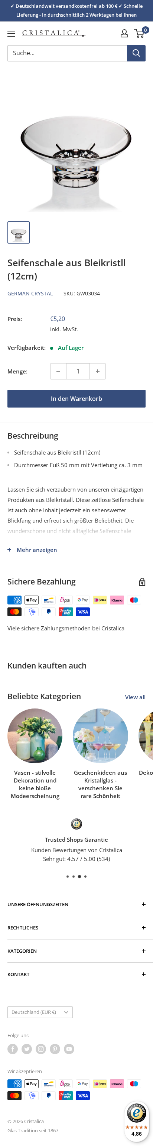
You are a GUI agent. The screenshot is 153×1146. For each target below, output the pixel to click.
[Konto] (124, 33)
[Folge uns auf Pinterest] (55, 1049)
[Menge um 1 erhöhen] (97, 371)
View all (135, 697)
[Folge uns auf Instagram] (41, 1049)
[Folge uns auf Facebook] (12, 1049)
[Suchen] (136, 53)
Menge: (17, 371)
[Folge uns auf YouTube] (69, 1049)
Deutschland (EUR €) (34, 1012)
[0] (139, 33)
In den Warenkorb (76, 399)
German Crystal (30, 293)
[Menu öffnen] (11, 34)
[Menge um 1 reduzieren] (58, 371)
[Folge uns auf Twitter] (27, 1049)
